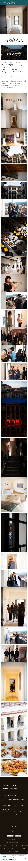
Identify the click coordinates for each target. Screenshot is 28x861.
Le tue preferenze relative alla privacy (15, 856)
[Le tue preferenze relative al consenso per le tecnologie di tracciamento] (25, 858)
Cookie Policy (17, 835)
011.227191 (5, 815)
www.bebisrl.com (14, 832)
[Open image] (14, 101)
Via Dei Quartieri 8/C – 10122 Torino (13, 812)
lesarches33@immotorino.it (17, 815)
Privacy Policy (10, 835)
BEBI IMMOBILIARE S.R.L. (14, 842)
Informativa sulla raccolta (9, 859)
